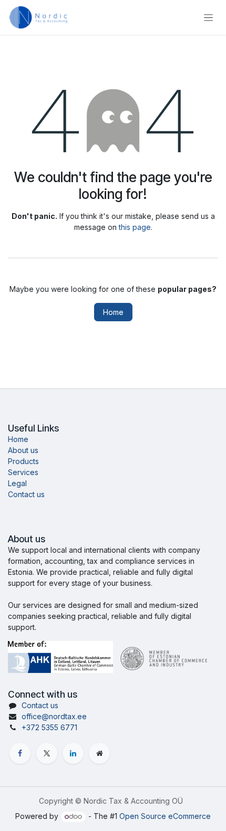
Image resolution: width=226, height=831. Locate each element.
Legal (17, 483)
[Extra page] (99, 753)
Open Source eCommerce (165, 816)
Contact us (26, 494)
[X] (46, 753)
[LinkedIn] (73, 753)
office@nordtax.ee (54, 716)
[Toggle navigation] (208, 17)
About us (23, 450)
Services (23, 472)
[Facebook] (19, 753)
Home (113, 312)
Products (23, 461)
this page (135, 227)
